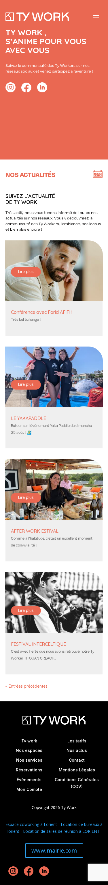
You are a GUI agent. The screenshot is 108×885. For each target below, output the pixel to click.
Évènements (29, 779)
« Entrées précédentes (26, 686)
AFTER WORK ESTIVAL (34, 531)
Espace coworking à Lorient (31, 824)
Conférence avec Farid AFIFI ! (41, 312)
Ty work (29, 740)
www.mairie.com (54, 850)
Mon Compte (29, 789)
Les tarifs (76, 740)
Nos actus (77, 750)
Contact (77, 760)
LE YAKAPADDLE (28, 418)
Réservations (29, 769)
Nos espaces (29, 750)
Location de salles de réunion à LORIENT (62, 831)
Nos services (29, 760)
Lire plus (26, 271)
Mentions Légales (77, 769)
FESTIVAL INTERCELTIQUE (38, 644)
